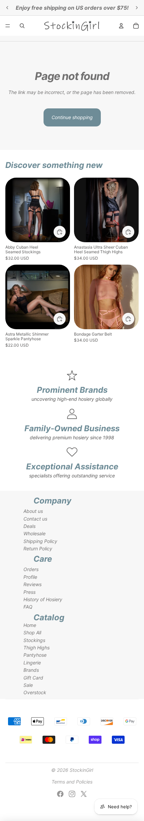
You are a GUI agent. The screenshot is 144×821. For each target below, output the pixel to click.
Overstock (34, 692)
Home (29, 625)
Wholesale (34, 533)
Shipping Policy (40, 541)
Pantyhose (35, 655)
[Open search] (22, 25)
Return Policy (37, 548)
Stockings (34, 640)
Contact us (35, 519)
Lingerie (32, 662)
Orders (31, 569)
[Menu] (7, 25)
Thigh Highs (36, 647)
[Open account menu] (121, 25)
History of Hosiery (42, 599)
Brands (31, 670)
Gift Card (33, 677)
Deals (29, 526)
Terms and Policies (72, 782)
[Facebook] (60, 794)
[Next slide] (136, 7)
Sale (28, 685)
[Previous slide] (7, 7)
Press (29, 592)
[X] (84, 794)
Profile (30, 577)
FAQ (27, 607)
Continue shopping (72, 117)
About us (33, 511)
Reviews (32, 584)
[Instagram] (72, 794)
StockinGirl (81, 770)
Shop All (32, 632)
